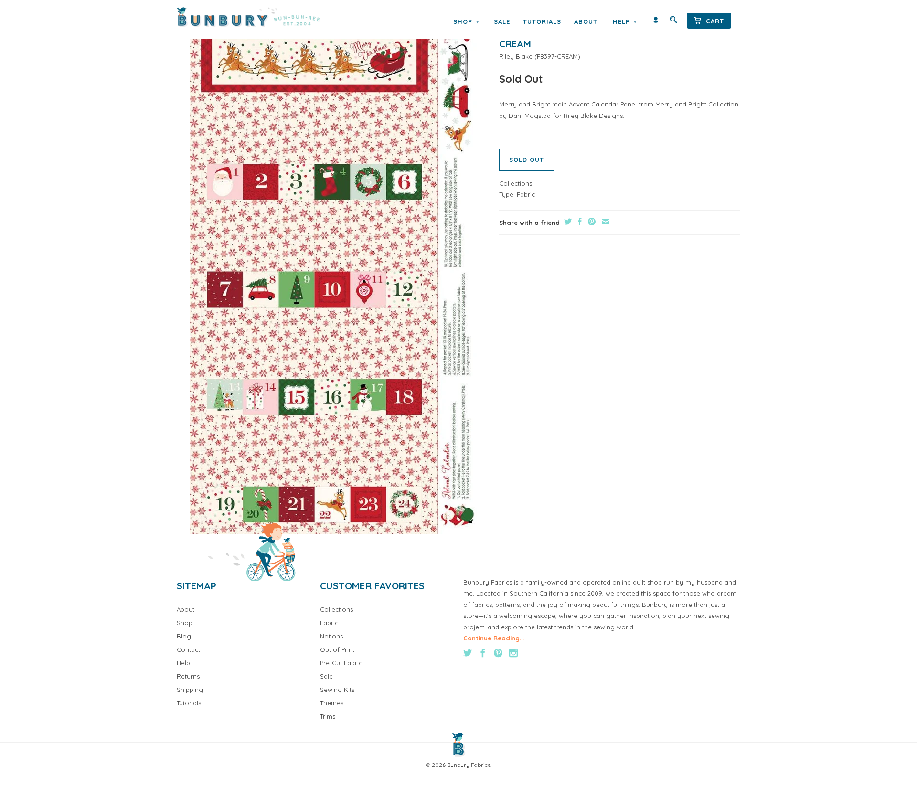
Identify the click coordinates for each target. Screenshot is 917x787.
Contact (188, 649)
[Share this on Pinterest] (591, 221)
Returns (188, 676)
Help (625, 21)
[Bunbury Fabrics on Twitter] (467, 653)
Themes (331, 703)
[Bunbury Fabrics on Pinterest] (498, 653)
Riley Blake (516, 56)
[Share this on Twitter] (567, 221)
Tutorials (542, 21)
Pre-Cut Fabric (341, 663)
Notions (331, 636)
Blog (184, 636)
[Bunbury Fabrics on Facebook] (483, 653)
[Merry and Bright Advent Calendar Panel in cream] (333, 277)
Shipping (190, 689)
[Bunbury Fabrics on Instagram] (513, 653)
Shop (466, 21)
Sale (502, 21)
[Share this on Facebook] (579, 221)
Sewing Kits (337, 689)
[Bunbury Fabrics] (261, 17)
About (585, 21)
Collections (336, 609)
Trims (327, 716)
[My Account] (655, 21)
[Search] (673, 21)
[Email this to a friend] (604, 221)
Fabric (526, 194)
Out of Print (337, 649)
